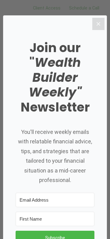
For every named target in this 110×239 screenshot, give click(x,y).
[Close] (98, 24)
